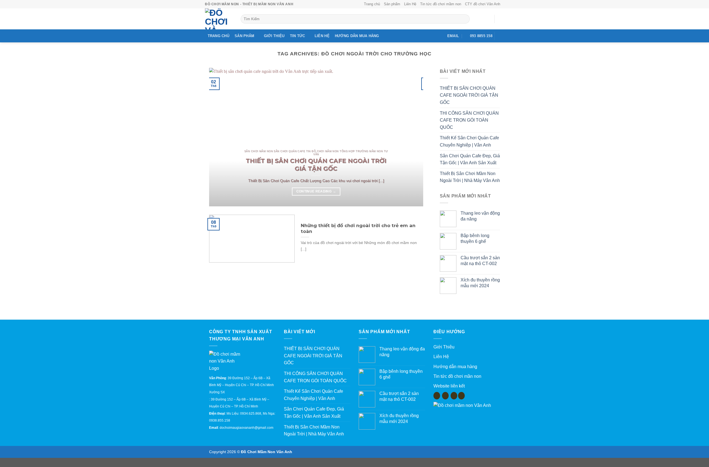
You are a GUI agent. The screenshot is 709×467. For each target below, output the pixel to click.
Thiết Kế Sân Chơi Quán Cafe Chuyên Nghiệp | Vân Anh (469, 141)
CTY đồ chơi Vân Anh (482, 4)
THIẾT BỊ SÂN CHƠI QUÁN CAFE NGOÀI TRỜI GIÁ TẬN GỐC (316, 164)
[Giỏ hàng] (501, 19)
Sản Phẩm (244, 36)
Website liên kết (449, 386)
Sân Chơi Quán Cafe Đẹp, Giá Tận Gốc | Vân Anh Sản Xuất (470, 159)
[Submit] (464, 19)
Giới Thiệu (274, 36)
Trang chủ (372, 4)
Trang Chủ (218, 36)
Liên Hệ (410, 4)
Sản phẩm (392, 4)
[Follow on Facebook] (500, 36)
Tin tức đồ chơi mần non (457, 376)
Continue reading (316, 191)
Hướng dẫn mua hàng (357, 36)
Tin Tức (297, 36)
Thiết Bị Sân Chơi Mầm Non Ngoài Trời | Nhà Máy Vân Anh (470, 177)
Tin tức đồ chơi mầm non (440, 4)
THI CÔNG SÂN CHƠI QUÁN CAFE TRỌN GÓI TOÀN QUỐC (469, 120)
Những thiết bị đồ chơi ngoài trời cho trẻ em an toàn (358, 228)
